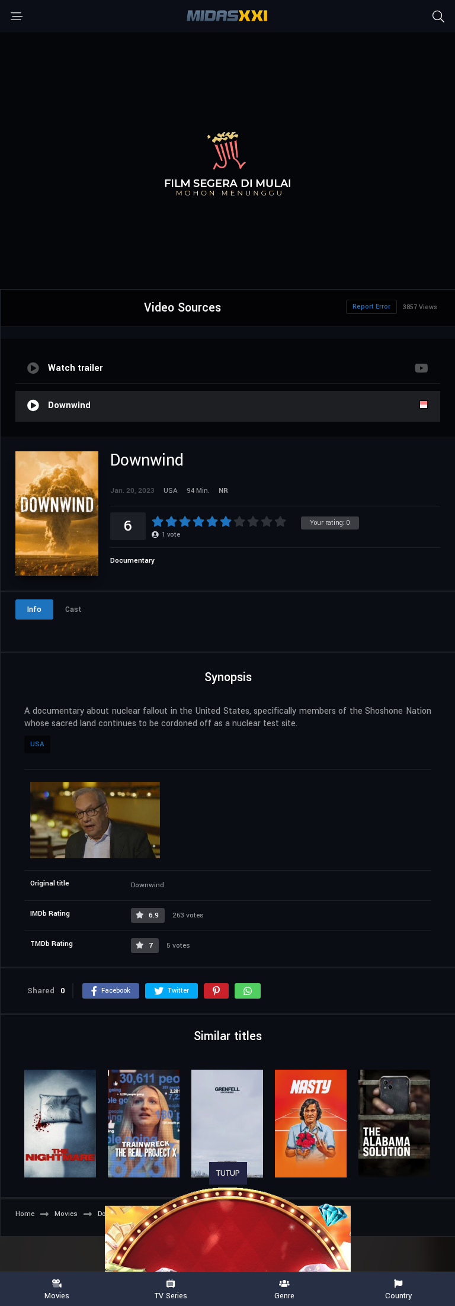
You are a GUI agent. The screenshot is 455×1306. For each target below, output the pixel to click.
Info (34, 609)
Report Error (371, 306)
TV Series (171, 1295)
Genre (284, 1295)
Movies (56, 1295)
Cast (73, 609)
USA (37, 744)
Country (398, 1295)
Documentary (132, 560)
